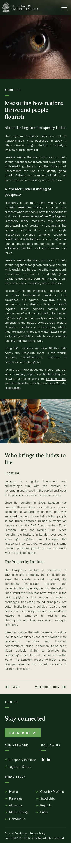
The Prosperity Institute (22, 570)
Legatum (10, 481)
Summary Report (24, 374)
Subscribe (19, 733)
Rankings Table (56, 378)
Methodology (51, 374)
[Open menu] (64, 7)
